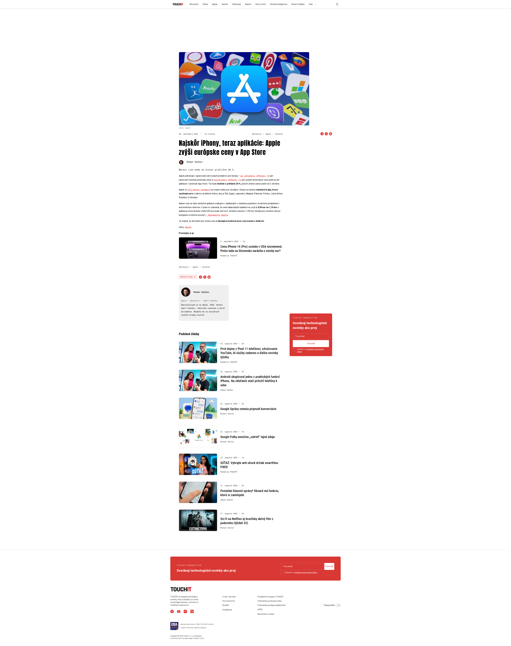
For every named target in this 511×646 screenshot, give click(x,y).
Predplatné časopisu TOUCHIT (271, 597)
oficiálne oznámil (198, 189)
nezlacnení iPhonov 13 (227, 179)
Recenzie (194, 4)
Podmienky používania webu (270, 601)
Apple (214, 4)
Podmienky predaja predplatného (272, 605)
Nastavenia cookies (266, 614)
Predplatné (227, 610)
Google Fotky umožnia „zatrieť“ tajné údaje (247, 437)
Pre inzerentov (228, 601)
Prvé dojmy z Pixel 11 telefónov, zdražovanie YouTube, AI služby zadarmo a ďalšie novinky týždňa (249, 353)
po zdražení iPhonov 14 (255, 175)
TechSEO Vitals (198, 638)
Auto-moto (260, 4)
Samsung (236, 4)
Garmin (225, 4)
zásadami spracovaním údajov (305, 572)
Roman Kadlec (195, 161)
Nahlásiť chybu (186, 277)
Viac (311, 4)
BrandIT (225, 605)
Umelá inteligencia (278, 4)
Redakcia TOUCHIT (228, 256)
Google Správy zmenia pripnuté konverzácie (248, 409)
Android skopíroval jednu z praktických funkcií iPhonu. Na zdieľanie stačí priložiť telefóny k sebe (250, 381)
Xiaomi (248, 4)
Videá (205, 4)
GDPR (260, 609)
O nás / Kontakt (229, 597)
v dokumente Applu (216, 215)
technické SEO (177, 638)
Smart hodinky (298, 4)
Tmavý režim (329, 605)
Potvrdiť (311, 343)
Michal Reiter (227, 414)
